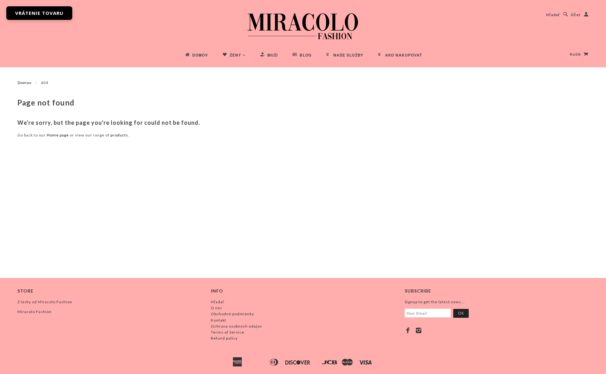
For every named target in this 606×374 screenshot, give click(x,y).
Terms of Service (227, 332)
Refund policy (224, 338)
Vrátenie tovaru (39, 13)
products (119, 135)
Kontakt (218, 320)
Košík (576, 54)
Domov (25, 82)
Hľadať (553, 14)
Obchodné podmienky (232, 313)
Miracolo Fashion (34, 311)
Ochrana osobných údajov (236, 326)
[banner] (303, 25)
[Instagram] (418, 330)
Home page (58, 135)
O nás (216, 307)
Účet (576, 14)
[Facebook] (408, 330)
